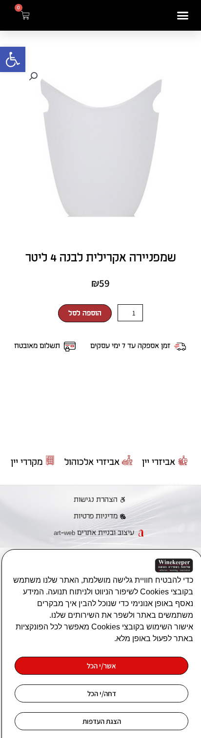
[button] (12, 59)
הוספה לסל (84, 313)
